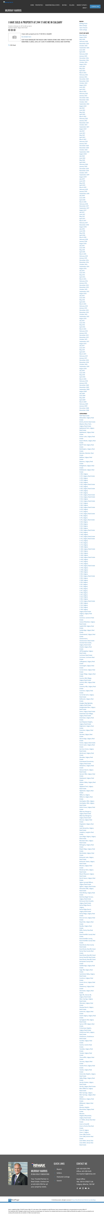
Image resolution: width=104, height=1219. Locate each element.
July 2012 (81, 320)
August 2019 (83, 177)
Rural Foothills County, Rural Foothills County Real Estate (87, 941)
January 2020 (83, 166)
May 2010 (82, 375)
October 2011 (83, 339)
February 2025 (83, 54)
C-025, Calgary (83, 486)
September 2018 (84, 193)
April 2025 (82, 52)
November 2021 (84, 123)
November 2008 (84, 410)
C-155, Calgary (83, 515)
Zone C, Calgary (84, 1132)
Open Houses (83, 27)
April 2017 (82, 218)
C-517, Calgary (83, 591)
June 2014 (82, 272)
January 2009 (83, 406)
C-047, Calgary (83, 503)
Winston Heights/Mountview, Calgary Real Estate (85, 1116)
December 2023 (84, 79)
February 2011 (83, 356)
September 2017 (84, 208)
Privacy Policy (75, 1200)
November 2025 (84, 43)
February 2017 (83, 223)
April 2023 (82, 89)
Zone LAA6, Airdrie (84, 1134)
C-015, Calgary (83, 478)
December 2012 (84, 310)
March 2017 (82, 220)
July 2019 (82, 179)
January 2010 (83, 383)
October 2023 (83, 83)
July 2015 (81, 245)
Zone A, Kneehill (84, 1124)
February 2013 (83, 306)
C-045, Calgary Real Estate (87, 501)
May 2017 (82, 216)
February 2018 (83, 204)
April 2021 (82, 137)
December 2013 (84, 285)
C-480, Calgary (83, 547)
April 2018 (82, 200)
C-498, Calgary (83, 570)
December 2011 (84, 335)
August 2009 (83, 391)
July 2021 (81, 131)
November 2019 (84, 170)
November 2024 (84, 60)
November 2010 (84, 362)
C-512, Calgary (83, 584)
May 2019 (82, 183)
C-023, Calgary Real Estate (87, 484)
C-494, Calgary (83, 563)
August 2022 (83, 106)
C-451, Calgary (83, 543)
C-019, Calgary (83, 480)
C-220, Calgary (83, 522)
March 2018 (82, 202)
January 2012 (83, 333)
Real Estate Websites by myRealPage (87, 1200)
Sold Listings (83, 30)
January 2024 (83, 77)
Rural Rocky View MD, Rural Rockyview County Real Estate (87, 961)
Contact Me (95, 6)
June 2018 (82, 198)
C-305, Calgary (83, 528)
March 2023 (82, 91)
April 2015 (82, 252)
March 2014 (82, 279)
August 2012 (82, 318)
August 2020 (83, 154)
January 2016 (83, 241)
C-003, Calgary (83, 474)
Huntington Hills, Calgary (86, 801)
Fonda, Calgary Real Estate (87, 743)
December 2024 (84, 58)
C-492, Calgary (83, 561)
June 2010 (82, 373)
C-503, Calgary (83, 574)
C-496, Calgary (83, 568)
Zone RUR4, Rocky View (86, 1140)
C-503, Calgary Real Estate (87, 576)
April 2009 (82, 400)
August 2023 (83, 85)
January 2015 (83, 258)
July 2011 (81, 345)
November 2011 (84, 337)
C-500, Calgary (83, 572)
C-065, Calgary (83, 505)
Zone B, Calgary (84, 1130)
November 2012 (84, 312)
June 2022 (82, 110)
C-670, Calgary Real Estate (87, 601)
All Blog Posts (83, 23)
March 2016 (82, 237)
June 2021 (82, 133)
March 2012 (82, 329)
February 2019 (83, 189)
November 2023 (84, 81)
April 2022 (82, 114)
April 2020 (82, 162)
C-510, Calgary (83, 582)
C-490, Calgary (83, 559)
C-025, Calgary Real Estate (87, 488)
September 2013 (84, 291)
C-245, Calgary (83, 526)
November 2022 (84, 100)
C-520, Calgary (83, 597)
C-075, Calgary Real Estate (87, 513)
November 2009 (84, 387)
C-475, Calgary (83, 545)
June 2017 (82, 214)
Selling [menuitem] (71, 5)
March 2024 (82, 73)
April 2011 (82, 352)
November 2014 (84, 262)
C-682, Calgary (83, 603)
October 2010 (83, 364)
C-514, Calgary (83, 586)
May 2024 (82, 68)
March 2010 (82, 379)
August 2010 (83, 368)
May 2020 (82, 160)
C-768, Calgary (83, 609)
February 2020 (83, 164)
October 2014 (83, 264)
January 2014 (83, 283)
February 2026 (83, 41)
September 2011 (84, 341)
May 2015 (82, 250)
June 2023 (82, 87)
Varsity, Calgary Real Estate (87, 1086)
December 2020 (84, 145)
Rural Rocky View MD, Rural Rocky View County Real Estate (87, 951)
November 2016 (84, 225)
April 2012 (82, 327)
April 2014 (82, 277)
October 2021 (83, 125)
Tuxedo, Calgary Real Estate (20, 27)
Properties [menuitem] (39, 5)
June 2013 (82, 297)
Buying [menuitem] (64, 5)
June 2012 (82, 323)
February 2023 (83, 93)
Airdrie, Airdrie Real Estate (87, 422)
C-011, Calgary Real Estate (87, 476)
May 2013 (82, 300)
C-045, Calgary (83, 499)
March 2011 (82, 354)
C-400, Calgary (83, 534)
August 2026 (83, 37)
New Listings (83, 25)
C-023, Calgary (83, 482)
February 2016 (83, 239)
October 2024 (83, 62)
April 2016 (82, 235)
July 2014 (82, 270)
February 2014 (83, 281)
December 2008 (84, 408)
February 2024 (83, 75)
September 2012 (84, 316)
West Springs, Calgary (85, 1093)
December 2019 (84, 168)
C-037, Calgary (83, 493)
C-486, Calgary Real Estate (87, 557)
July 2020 (82, 156)
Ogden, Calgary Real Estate (87, 886)
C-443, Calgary (83, 540)
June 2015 (82, 248)
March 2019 (82, 187)
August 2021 (82, 129)
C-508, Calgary (83, 580)
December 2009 (84, 385)
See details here (26, 37)
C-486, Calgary (83, 555)
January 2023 (83, 95)
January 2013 (83, 308)
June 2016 (82, 231)
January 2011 (83, 358)
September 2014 (84, 266)
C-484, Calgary (83, 553)
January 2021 (83, 143)
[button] (95, 6)
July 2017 (81, 212)
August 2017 (82, 210)
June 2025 (82, 50)
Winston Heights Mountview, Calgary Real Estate (86, 1109)
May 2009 (82, 398)
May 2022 (82, 112)
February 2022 (83, 118)
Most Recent (83, 35)
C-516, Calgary (83, 588)
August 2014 (83, 268)
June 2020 (82, 158)
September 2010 (84, 366)
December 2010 (84, 360)
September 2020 (84, 152)
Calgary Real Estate (85, 611)
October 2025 (83, 45)
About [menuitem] (85, 8)
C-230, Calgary (83, 524)
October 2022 (83, 102)
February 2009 (83, 404)
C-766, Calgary (83, 607)
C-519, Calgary (83, 595)
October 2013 (83, 289)
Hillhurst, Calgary (84, 795)
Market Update (82, 5)
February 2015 (83, 256)
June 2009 (82, 395)
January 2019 (83, 191)
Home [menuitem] (32, 5)
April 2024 (82, 70)
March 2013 (82, 304)
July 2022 (82, 108)
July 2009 (82, 393)
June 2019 (82, 181)
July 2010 (82, 370)
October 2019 (83, 173)
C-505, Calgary (83, 578)
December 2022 (84, 97)
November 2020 (84, 148)
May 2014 (82, 275)
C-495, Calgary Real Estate (87, 565)
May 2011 (82, 350)
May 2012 (82, 325)
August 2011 (82, 343)
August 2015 (82, 243)
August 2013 (82, 293)
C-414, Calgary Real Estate (87, 538)
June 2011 (82, 348)
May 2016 (82, 233)
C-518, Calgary (83, 593)
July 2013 (81, 295)
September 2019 (84, 175)
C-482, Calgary (83, 551)
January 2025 (83, 56)
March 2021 (82, 139)
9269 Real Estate (84, 416)
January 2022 (83, 120)
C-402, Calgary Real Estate (87, 536)
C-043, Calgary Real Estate (87, 497)
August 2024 (83, 64)
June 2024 (82, 66)
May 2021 (82, 135)
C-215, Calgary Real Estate (87, 520)
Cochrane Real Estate (85, 655)
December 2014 (84, 260)
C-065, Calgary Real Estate (87, 507)
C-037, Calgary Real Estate (87, 495)
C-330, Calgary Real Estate (87, 530)
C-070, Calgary (83, 509)
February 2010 (83, 381)
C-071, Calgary (83, 511)
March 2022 (82, 116)
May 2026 (82, 39)
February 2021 (83, 141)
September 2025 (84, 48)
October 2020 (83, 150)
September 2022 (84, 104)
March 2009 (82, 402)
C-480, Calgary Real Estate (87, 549)
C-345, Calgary (83, 532)
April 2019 (82, 185)
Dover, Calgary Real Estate (87, 711)
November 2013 (84, 287)
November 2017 (84, 206)
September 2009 (84, 389)
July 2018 (82, 195)
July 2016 (82, 229)
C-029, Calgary (83, 490)
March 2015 (82, 254)
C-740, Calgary (83, 605)
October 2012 (83, 314)
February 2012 (83, 331)
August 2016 (83, 227)
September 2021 (84, 127)
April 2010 (82, 377)
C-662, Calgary (83, 599)
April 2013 (82, 302)
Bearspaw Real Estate (52, 5)
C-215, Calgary (83, 518)
